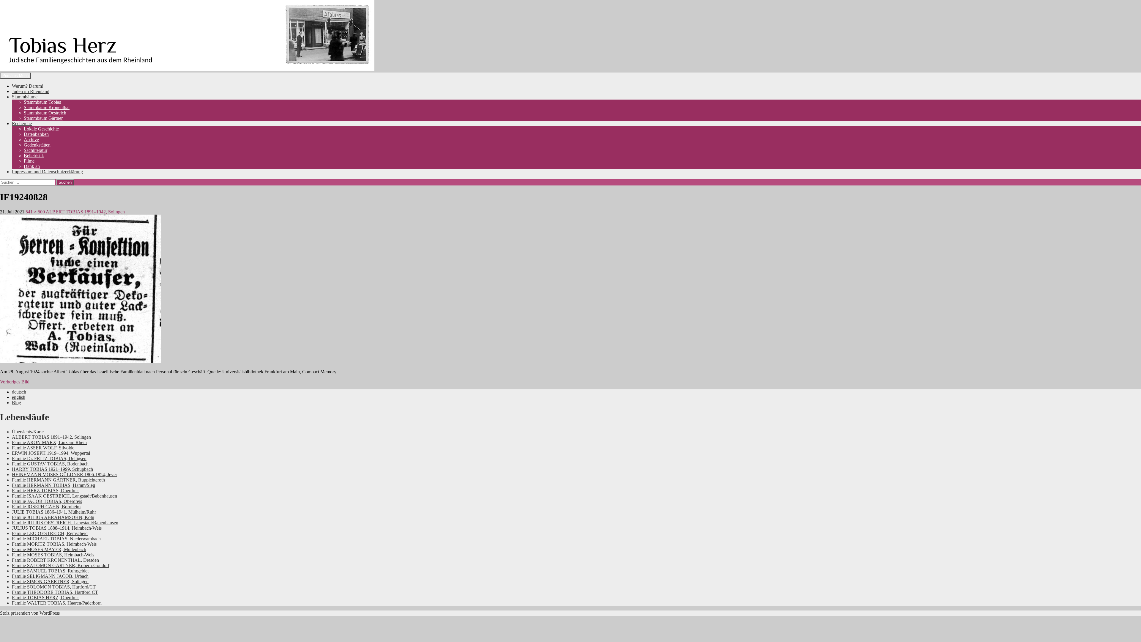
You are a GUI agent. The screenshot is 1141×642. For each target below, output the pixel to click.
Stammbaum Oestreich (45, 112)
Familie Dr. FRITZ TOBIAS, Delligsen (49, 458)
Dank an (32, 166)
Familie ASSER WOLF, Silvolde (43, 447)
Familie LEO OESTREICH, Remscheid (50, 533)
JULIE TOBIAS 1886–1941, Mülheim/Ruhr (54, 511)
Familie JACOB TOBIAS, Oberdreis (47, 501)
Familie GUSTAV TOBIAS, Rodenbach (50, 463)
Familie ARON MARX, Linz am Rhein (49, 442)
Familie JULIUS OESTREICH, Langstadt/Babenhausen (65, 522)
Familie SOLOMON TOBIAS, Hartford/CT (54, 586)
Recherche (22, 123)
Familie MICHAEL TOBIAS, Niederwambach (56, 538)
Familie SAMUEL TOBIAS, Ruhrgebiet (50, 570)
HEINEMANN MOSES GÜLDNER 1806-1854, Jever (64, 474)
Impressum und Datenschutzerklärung (47, 171)
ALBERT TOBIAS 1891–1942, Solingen (85, 211)
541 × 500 (35, 211)
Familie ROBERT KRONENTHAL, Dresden (55, 560)
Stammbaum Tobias (42, 102)
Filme (29, 160)
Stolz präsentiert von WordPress (30, 613)
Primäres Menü (15, 75)
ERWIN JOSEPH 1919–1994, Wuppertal (51, 453)
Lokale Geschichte (41, 128)
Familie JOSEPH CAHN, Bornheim (46, 506)
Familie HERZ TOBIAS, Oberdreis (45, 490)
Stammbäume (24, 96)
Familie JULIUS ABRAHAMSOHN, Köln (53, 517)
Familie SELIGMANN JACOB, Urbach (50, 576)
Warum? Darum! (27, 86)
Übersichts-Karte (28, 431)
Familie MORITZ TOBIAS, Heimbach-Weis (54, 544)
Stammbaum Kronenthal (47, 107)
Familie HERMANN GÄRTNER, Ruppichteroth (58, 479)
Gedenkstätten (37, 144)
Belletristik (34, 155)
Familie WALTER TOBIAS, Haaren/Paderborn (57, 602)
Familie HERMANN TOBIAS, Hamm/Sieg (53, 485)
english (18, 397)
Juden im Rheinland (30, 91)
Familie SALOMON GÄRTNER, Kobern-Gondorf (60, 565)
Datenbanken (36, 134)
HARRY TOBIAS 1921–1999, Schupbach (52, 469)
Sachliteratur (35, 150)
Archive (31, 139)
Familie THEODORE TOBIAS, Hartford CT (55, 592)
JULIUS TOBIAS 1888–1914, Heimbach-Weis (57, 528)
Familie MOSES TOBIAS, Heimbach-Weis (53, 554)
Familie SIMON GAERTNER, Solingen (50, 581)
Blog (16, 402)
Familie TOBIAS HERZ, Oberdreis (45, 597)
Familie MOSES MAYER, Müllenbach (49, 549)
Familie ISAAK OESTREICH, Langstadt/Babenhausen (64, 495)
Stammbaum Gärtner (43, 118)
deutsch (19, 391)
